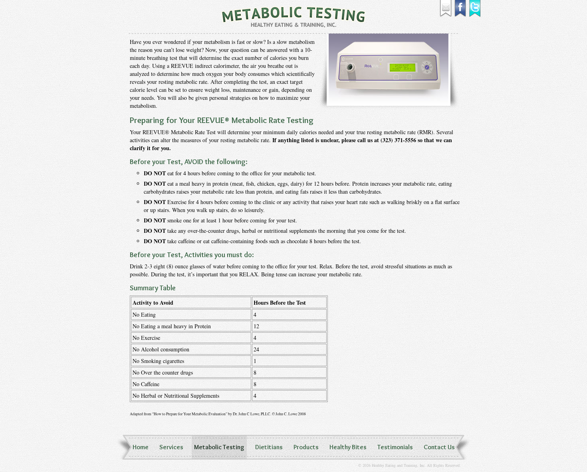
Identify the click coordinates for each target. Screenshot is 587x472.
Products (306, 447)
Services (171, 447)
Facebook (460, 8)
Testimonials (395, 447)
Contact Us (439, 447)
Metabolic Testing (219, 447)
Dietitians (269, 447)
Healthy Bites (348, 447)
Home (141, 447)
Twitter (475, 8)
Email (445, 8)
